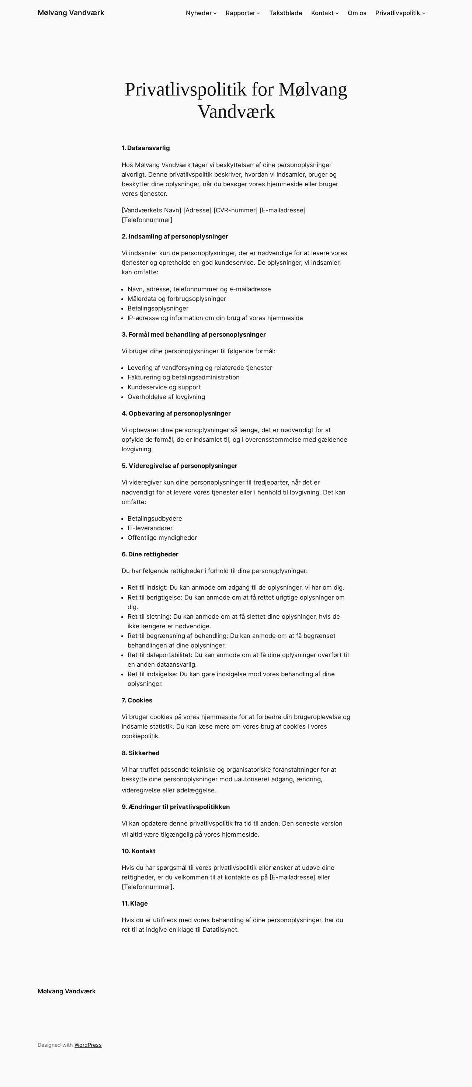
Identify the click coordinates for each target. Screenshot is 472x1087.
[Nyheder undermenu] (215, 13)
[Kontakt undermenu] (337, 13)
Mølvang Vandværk (71, 12)
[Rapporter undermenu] (258, 13)
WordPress (88, 1045)
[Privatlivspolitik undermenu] (424, 13)
